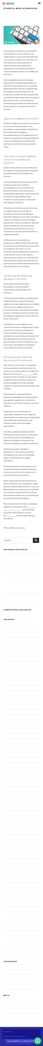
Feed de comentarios (12, 1011)
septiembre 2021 (11, 904)
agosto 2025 (9, 683)
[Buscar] (36, 540)
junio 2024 (8, 750)
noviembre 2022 (11, 837)
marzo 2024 (9, 765)
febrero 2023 (9, 823)
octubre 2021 (9, 900)
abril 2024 (8, 760)
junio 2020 (8, 933)
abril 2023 (8, 813)
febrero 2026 (9, 654)
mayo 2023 (8, 808)
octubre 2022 (9, 842)
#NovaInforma (10, 967)
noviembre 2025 (11, 669)
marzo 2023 (9, 818)
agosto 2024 (9, 741)
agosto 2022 (9, 851)
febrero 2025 (9, 712)
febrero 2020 (9, 943)
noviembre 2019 (10, 952)
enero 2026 (8, 659)
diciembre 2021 (10, 890)
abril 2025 (8, 702)
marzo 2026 (9, 649)
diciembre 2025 (10, 664)
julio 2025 (8, 688)
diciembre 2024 (10, 721)
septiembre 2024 (11, 736)
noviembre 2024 (11, 726)
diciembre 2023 (10, 779)
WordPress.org (10, 1016)
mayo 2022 (8, 866)
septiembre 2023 (11, 794)
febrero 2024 (9, 770)
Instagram (31, 507)
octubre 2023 (9, 789)
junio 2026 (8, 635)
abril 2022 (8, 871)
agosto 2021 (9, 909)
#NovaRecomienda (11, 972)
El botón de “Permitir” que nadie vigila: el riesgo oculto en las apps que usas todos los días (21, 587)
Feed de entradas (11, 1006)
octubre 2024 (9, 731)
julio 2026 (8, 630)
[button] (39, 3)
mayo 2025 (8, 697)
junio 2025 (8, 693)
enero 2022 (8, 885)
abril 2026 (8, 644)
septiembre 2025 (11, 678)
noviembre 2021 (10, 895)
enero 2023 (8, 827)
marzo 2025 (9, 707)
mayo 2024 (8, 755)
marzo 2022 (9, 876)
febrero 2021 (9, 924)
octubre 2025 (9, 673)
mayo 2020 (8, 938)
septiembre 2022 (11, 847)
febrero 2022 (9, 880)
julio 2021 (8, 914)
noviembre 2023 (11, 784)
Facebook (8, 510)
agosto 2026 (9, 625)
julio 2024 (8, 746)
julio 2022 (8, 856)
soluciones (11, 516)
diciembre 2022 (10, 832)
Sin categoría (9, 986)
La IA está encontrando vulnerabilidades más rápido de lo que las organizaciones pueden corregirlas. (20, 558)
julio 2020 (8, 928)
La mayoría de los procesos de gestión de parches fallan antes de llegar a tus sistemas (21, 598)
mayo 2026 (8, 640)
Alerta (6, 977)
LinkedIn (17, 510)
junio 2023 (8, 803)
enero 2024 (8, 774)
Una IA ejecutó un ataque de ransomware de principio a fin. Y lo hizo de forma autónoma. (21, 569)
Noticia (7, 982)
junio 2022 (8, 861)
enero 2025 (8, 717)
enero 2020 (8, 948)
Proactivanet (27, 374)
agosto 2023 (9, 799)
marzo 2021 (8, 919)
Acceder (7, 1001)
